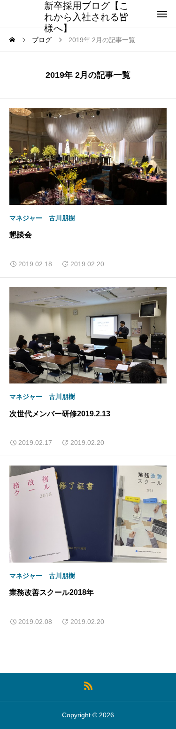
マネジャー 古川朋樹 (42, 218)
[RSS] (88, 685)
